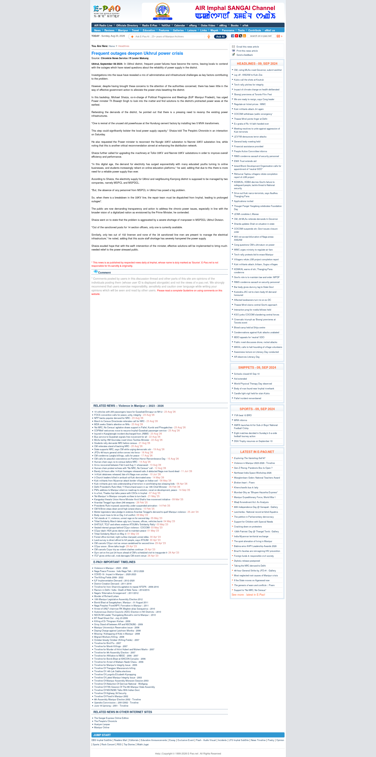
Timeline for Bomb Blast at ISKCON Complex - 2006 (120, 658)
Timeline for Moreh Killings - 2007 (110, 646)
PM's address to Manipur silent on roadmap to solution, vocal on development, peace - (142, 489)
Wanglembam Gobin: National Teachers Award (257, 477)
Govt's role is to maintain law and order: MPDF (257, 277)
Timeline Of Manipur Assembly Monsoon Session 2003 (121, 680)
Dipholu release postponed (247, 560)
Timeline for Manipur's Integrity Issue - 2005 (115, 664)
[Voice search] (209, 37)
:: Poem (244, 482)
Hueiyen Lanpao (102, 724)
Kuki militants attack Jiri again (249, 108)
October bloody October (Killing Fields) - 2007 (116, 639)
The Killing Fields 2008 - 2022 (108, 577)
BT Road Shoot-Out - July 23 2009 (111, 618)
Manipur (123, 30)
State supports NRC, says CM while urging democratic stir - (129, 449)
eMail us (270, 30)
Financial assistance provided (248, 146)
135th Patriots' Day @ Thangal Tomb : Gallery (256, 531)
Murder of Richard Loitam (106, 596)
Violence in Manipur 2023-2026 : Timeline (254, 462)
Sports (96, 744)
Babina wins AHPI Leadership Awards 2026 (255, 546)
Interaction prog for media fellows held (252, 309)
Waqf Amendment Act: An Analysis (251, 502)
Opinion (280, 740)
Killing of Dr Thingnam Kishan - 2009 (112, 621)
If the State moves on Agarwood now (251, 580)
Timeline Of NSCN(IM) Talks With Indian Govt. (117, 689)
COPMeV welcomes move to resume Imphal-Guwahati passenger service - (137, 430)
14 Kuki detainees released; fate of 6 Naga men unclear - (127, 474)
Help (157, 753)
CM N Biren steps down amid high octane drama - (124, 508)
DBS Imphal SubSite (101, 740)
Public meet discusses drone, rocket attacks (255, 342)
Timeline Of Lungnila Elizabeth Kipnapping (115, 674)
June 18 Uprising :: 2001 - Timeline (111, 705)
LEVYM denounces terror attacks (250, 136)
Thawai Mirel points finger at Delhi (250, 118)
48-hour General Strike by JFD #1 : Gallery (255, 570)
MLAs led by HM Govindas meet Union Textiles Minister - (128, 439)
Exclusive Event (186, 740)
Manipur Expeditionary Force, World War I (254, 497)
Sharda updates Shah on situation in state (254, 223)
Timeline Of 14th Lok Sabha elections (112, 671)
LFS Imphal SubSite (239, 740)
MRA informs (240, 420)
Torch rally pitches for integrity (249, 84)
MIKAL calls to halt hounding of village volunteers (258, 346)
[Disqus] (159, 348)
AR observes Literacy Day (247, 356)
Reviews (109, 30)
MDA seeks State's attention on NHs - (118, 424)
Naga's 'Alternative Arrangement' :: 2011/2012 (116, 592)
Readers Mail (120, 740)
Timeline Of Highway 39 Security (110, 693)
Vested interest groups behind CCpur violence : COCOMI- (128, 527)
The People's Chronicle (105, 721)
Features (164, 30)
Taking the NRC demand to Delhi (250, 565)
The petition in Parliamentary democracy (254, 516)
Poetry (271, 740)
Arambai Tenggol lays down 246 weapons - (121, 502)
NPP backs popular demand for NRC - (118, 417)
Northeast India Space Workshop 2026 (252, 472)
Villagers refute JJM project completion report (256, 259)
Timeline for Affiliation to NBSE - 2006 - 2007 (116, 655)
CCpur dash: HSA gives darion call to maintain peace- (126, 530)
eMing (223, 25)
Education (149, 30)
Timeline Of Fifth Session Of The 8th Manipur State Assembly (124, 686)
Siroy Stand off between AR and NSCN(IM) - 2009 (118, 624)
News (97, 30)
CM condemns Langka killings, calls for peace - (123, 455)
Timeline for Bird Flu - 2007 (107, 643)
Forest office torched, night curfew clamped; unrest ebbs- (127, 536)
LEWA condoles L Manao (246, 214)
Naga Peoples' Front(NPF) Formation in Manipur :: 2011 (121, 605)
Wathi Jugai (143, 744)
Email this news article (248, 46)
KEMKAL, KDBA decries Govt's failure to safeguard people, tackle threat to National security (254, 185)
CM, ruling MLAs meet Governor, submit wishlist (258, 69)
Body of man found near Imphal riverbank (254, 388)
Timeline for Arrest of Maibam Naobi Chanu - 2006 (118, 661)
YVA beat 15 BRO (243, 415)
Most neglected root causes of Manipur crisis (256, 575)
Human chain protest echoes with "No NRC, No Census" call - (130, 468)
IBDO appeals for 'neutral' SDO (249, 337)
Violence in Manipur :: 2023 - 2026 (110, 567)
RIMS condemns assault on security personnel (257, 282)
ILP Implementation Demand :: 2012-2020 (114, 580)
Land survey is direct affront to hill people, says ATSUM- (127, 539)
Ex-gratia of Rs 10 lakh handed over (251, 123)
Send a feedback (245, 54)
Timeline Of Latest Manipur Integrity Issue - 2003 (118, 677)
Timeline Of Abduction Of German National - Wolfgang (120, 683)
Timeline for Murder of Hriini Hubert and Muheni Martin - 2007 (124, 649)
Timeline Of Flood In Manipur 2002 (111, 696)
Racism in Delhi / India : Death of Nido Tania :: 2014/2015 (121, 589)
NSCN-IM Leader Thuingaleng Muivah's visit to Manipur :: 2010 (125, 614)
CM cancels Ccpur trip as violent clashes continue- (124, 549)
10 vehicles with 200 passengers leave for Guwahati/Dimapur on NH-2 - (135, 411)
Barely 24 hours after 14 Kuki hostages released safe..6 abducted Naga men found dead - (143, 471)
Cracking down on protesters (248, 526)
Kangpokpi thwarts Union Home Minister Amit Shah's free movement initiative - (138, 499)
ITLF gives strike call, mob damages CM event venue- (126, 555)
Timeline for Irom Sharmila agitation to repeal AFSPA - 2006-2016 (126, 586)
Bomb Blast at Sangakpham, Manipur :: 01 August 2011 (121, 602)
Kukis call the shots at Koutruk (249, 79)
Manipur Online (101, 727)
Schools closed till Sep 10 (246, 373)
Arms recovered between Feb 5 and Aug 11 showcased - (127, 464)
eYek (245, 25)
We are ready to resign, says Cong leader (254, 99)
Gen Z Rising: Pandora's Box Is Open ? (253, 467)
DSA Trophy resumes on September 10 (253, 441)
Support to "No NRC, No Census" (250, 590)
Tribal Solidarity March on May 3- (116, 533)
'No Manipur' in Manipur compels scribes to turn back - (127, 496)
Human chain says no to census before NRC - (122, 461)
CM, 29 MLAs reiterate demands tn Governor (256, 218)
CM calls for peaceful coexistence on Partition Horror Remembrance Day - (136, 458)
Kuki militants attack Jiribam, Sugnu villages (256, 264)
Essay (172, 740)
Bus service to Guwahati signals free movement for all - (127, 436)
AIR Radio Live (103, 25)
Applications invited (243, 201)
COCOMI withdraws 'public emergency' (253, 113)
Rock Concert (108, 744)
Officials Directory (127, 25)
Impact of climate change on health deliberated (256, 89)
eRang (193, 25)
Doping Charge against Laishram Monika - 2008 (117, 630)
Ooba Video (208, 25)
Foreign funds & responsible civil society (254, 555)
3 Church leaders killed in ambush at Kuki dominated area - (129, 477)
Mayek (214, 30)
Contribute (254, 30)
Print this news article (247, 50)
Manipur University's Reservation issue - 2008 (116, 627)
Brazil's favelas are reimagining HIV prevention (257, 550)
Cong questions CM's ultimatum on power (254, 244)
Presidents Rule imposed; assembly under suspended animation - (132, 505)
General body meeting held (247, 141)
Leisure (191, 30)
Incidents (222, 740)
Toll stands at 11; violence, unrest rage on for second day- (128, 518)
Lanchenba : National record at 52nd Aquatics (256, 511)
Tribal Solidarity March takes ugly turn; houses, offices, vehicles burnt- (134, 521)
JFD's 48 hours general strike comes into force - (123, 452)
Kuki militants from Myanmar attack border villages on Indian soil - (132, 480)
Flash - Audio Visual (206, 740)
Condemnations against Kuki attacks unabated (256, 332)
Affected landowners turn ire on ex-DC (252, 299)
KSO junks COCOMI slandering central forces (256, 314)
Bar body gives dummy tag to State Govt (254, 286)
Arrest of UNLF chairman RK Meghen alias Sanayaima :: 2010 (124, 608)
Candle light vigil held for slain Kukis (252, 393)
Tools (241, 30)
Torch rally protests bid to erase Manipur (253, 254)
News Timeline (258, 740)
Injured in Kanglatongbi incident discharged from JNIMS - (128, 433)
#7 (249, 458)
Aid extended (240, 378)
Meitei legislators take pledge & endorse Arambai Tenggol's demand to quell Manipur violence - (146, 511)
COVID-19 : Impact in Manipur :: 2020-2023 (115, 574)
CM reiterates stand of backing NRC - (118, 446)
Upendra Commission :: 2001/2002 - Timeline (116, 702)
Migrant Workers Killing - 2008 (109, 636)
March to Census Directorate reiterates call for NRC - (126, 421)
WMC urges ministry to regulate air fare (253, 249)
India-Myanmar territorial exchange (251, 536)
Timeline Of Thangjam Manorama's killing (114, 668)
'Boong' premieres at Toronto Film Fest (253, 94)
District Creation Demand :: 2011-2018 (112, 583)
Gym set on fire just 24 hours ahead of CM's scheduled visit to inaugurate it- (136, 552)
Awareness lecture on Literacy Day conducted (256, 351)
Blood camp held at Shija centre (249, 327)
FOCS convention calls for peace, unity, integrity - (124, 414)
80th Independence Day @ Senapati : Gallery (256, 506)
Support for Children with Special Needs (253, 521)
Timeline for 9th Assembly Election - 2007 (114, 652)
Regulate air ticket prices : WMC (250, 104)
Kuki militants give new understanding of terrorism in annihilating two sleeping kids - (140, 483)
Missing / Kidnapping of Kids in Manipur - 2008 (117, 633)
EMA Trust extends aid (245, 161)
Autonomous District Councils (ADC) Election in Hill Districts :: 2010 (127, 611)
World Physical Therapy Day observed (253, 383)
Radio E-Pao (149, 25)
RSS (119, 744)
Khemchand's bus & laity (246, 487)
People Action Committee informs (250, 151)
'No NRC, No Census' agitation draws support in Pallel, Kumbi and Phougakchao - (140, 427)
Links (203, 30)
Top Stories (129, 744)
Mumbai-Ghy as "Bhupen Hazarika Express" (256, 492)
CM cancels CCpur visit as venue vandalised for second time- (130, 543)
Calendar (179, 25)
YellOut (165, 25)
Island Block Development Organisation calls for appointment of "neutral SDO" (257, 167)
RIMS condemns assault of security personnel (256, 156)
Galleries (178, 30)
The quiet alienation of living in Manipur (253, 541)
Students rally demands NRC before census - (122, 443)
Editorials (134, 740)
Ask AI (220, 36)
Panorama (228, 30)
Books (235, 25)
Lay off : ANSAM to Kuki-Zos (248, 74)
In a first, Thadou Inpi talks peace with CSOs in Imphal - (127, 493)
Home (112, 46)
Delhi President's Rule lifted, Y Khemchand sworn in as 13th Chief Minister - (137, 486)
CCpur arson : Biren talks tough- (115, 546)
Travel (135, 30)
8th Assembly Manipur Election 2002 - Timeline (117, 699)
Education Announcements (154, 740)
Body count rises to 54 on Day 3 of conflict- (121, 514)
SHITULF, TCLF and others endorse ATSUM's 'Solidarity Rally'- (131, 524)
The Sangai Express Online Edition (111, 717)
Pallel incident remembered (247, 398)
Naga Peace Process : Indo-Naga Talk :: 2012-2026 (119, 571)
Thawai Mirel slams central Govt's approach (255, 304)
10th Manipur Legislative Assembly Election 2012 (118, 599)
